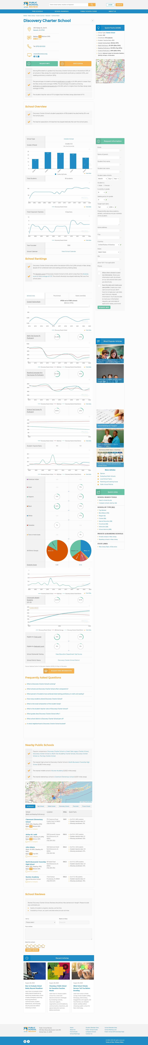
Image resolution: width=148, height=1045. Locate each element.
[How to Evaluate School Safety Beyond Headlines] (35, 971)
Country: (100, 241)
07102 (43, 30)
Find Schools (74, 1032)
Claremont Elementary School (64, 777)
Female (107, 185)
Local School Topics (106, 479)
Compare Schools (91, 1032)
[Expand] (27, 790)
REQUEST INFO (45, 63)
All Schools (30, 806)
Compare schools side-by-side (108, 503)
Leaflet (81, 802)
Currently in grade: (104, 189)
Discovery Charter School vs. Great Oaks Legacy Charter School (67, 751)
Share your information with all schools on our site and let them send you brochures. (111, 277)
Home (71, 1028)
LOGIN (110, 5)
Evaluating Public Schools (107, 476)
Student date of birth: (105, 175)
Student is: (101, 183)
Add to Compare (33, 829)
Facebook (28, 1041)
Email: (99, 147)
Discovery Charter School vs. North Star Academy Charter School (54, 754)
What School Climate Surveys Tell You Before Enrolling (81, 988)
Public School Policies (106, 484)
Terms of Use (110, 1042)
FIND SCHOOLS (37, 11)
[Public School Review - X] (24, 1041)
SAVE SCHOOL (78, 63)
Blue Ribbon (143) (104, 513)
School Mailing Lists (111, 1030)
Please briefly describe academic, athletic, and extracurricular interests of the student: (110, 213)
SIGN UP (119, 5)
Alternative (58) (103, 527)
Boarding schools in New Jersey (108, 540)
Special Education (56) (105, 521)
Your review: (29, 927)
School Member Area (111, 1028)
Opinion (102, 473)
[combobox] (67, 4)
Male (100, 185)
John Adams (30, 847)
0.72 (80, 565)
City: (99, 234)
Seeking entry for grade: (105, 196)
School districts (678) (105, 529)
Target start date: (103, 204)
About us (72, 1030)
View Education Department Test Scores (69, 654)
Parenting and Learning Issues (109, 482)
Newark (35, 30)
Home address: (102, 227)
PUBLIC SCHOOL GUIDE (89, 11)
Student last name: (104, 168)
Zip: (99, 256)
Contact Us (89, 1034)
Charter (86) (102, 519)
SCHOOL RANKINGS (62, 11)
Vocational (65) (103, 524)
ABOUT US (112, 11)
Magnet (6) (102, 516)
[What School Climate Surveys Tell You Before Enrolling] (83, 971)
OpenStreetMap (88, 802)
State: (99, 249)
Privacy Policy (119, 1042)
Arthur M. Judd (31, 834)
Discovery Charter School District (69, 660)
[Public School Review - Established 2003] (30, 4)
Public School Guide (92, 1030)
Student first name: (104, 161)
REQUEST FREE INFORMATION (61, 671)
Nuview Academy (57, 771)
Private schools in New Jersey (107, 537)
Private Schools (86, 806)
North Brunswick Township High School (36, 863)
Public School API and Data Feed (114, 1032)
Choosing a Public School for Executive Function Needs (57, 988)
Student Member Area (92, 1028)
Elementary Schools (64, 806)
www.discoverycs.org (40, 54)
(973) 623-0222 (40, 46)
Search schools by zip (105, 500)
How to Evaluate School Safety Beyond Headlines (34, 987)
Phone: (100, 266)
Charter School (69, 139)
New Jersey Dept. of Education (108, 547)
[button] (59, 790)
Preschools (76, 806)
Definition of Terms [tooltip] (31, 296)
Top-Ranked (102, 510)
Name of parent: (103, 154)
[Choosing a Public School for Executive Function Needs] (59, 971)
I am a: (27, 919)
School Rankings (75, 1034)
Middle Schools (51, 806)
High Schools (40, 806)
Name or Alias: (63, 919)
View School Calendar (69, 251)
